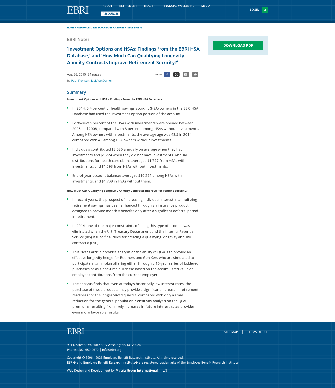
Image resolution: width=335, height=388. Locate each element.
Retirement (128, 6)
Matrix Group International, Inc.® (142, 370)
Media (205, 6)
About (108, 6)
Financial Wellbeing (178, 6)
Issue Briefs (134, 27)
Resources (111, 14)
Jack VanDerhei (101, 81)
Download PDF (238, 45)
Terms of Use (257, 332)
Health (150, 6)
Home (70, 27)
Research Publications (108, 27)
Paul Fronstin (80, 81)
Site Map (231, 332)
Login (254, 10)
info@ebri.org (111, 350)
